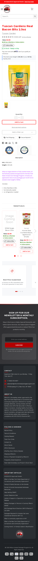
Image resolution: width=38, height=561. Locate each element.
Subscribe (19, 345)
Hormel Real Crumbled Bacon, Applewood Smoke (26, 234)
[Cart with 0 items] (31, 9)
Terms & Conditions (10, 433)
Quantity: (19, 114)
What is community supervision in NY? (15, 518)
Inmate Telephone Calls (11, 495)
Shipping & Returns (9, 454)
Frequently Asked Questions (12, 460)
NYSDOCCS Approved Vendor (13, 476)
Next (34, 231)
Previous (2, 231)
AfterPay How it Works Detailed (13, 451)
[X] (13, 143)
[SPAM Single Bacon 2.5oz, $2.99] (9, 219)
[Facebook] (3, 143)
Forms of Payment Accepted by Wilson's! (16, 457)
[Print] (10, 143)
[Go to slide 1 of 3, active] (15, 256)
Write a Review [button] (26, 37)
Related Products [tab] (19, 206)
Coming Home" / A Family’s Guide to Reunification (18, 526)
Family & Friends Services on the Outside (16, 484)
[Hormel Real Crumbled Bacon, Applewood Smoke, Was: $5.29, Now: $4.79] (26, 219)
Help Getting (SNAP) (10, 492)
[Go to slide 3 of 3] (21, 256)
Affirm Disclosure (9, 448)
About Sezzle (8, 445)
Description (19, 158)
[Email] (6, 143)
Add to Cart (9, 245)
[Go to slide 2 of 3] (18, 256)
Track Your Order (29, 1)
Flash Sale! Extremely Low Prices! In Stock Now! (18, 463)
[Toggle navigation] (2, 9)
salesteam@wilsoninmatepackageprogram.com (21, 383)
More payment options (19, 127)
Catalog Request (9, 436)
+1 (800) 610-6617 (12, 381)
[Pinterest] (16, 143)
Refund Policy (8, 430)
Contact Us (7, 442)
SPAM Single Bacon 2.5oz (9, 229)
